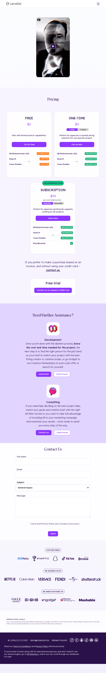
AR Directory (33, 654)
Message (21, 495)
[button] (88, 487)
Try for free (29, 144)
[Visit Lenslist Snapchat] (81, 640)
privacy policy (59, 640)
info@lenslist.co (39, 640)
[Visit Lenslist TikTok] (86, 640)
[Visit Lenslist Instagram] (72, 640)
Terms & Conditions (22, 646)
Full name (21, 456)
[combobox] (53, 487)
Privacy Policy (42, 646)
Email (19, 469)
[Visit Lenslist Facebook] (76, 640)
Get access (76, 144)
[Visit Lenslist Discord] (91, 640)
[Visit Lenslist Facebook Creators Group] (96, 640)
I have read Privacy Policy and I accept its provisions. (55, 524)
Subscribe (53, 218)
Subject (20, 482)
